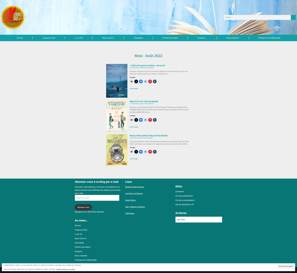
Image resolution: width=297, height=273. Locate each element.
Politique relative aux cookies (65, 269)
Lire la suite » (134, 88)
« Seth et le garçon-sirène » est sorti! (147, 65)
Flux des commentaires (184, 200)
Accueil (20, 38)
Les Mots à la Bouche (134, 193)
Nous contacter (232, 38)
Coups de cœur (48, 38)
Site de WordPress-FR (184, 204)
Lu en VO (79, 38)
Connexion (179, 191)
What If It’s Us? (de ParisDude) (144, 101)
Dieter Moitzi (130, 200)
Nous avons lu (108, 38)
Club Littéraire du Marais (135, 207)
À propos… (202, 38)
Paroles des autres (170, 38)
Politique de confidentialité (269, 38)
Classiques (138, 38)
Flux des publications (184, 196)
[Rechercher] (293, 17)
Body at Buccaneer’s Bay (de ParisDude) (149, 135)
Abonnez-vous (83, 207)
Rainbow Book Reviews (134, 187)
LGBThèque (129, 213)
